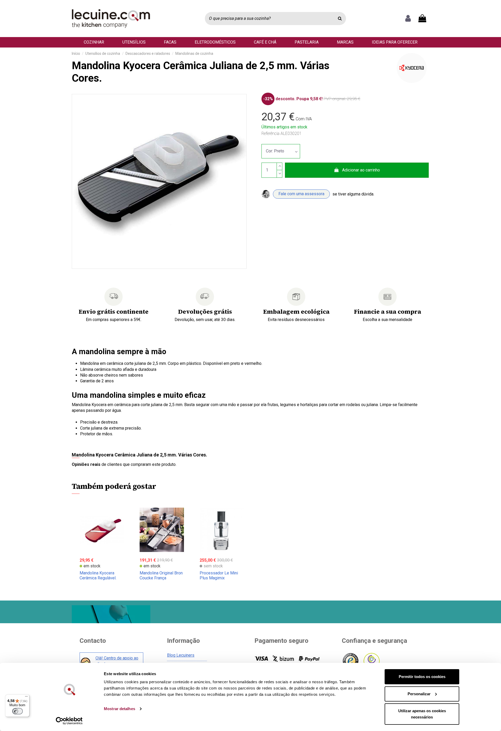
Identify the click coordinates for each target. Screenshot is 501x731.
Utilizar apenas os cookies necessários (422, 714)
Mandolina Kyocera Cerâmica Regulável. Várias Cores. (98, 577)
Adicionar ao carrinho (361, 170)
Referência (270, 133)
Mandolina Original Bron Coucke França (161, 575)
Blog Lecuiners (180, 655)
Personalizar (419, 694)
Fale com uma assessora (301, 193)
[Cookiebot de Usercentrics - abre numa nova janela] (69, 721)
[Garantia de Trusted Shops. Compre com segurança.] (350, 661)
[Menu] (26, 697)
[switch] (17, 711)
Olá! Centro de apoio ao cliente (117, 661)
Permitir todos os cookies (422, 676)
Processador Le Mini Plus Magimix (219, 575)
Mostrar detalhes (119, 708)
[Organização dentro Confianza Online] (371, 661)
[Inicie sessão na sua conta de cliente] (408, 18)
